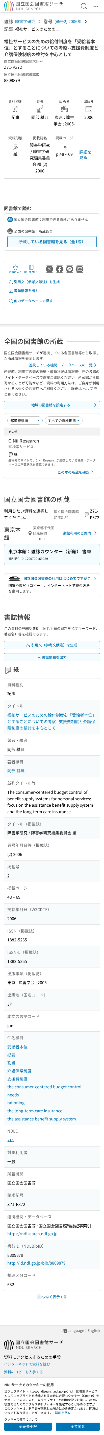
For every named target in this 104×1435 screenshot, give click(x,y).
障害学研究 (25, 21)
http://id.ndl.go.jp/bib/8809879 (36, 1263)
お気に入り (15, 272)
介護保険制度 (19, 1071)
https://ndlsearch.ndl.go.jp (32, 1233)
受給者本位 (17, 1047)
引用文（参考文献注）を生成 (37, 281)
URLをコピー (31, 272)
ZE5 (10, 1140)
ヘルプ (88, 388)
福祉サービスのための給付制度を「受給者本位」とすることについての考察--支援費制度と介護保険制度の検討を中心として (51, 721)
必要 (11, 1055)
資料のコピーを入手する (23, 1371)
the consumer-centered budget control (44, 1087)
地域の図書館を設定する (50, 404)
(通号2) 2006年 (68, 21)
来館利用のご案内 (77, 533)
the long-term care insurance (34, 1111)
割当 (11, 1062)
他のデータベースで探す (33, 300)
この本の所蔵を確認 (73, 472)
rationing (15, 1102)
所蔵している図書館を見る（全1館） (52, 241)
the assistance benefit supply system (41, 1119)
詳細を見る (85, 154)
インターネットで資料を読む (27, 1363)
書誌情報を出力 (26, 290)
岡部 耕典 (15, 770)
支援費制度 (17, 1079)
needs (13, 1095)
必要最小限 (28, 1426)
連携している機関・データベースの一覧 (61, 364)
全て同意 (78, 1426)
